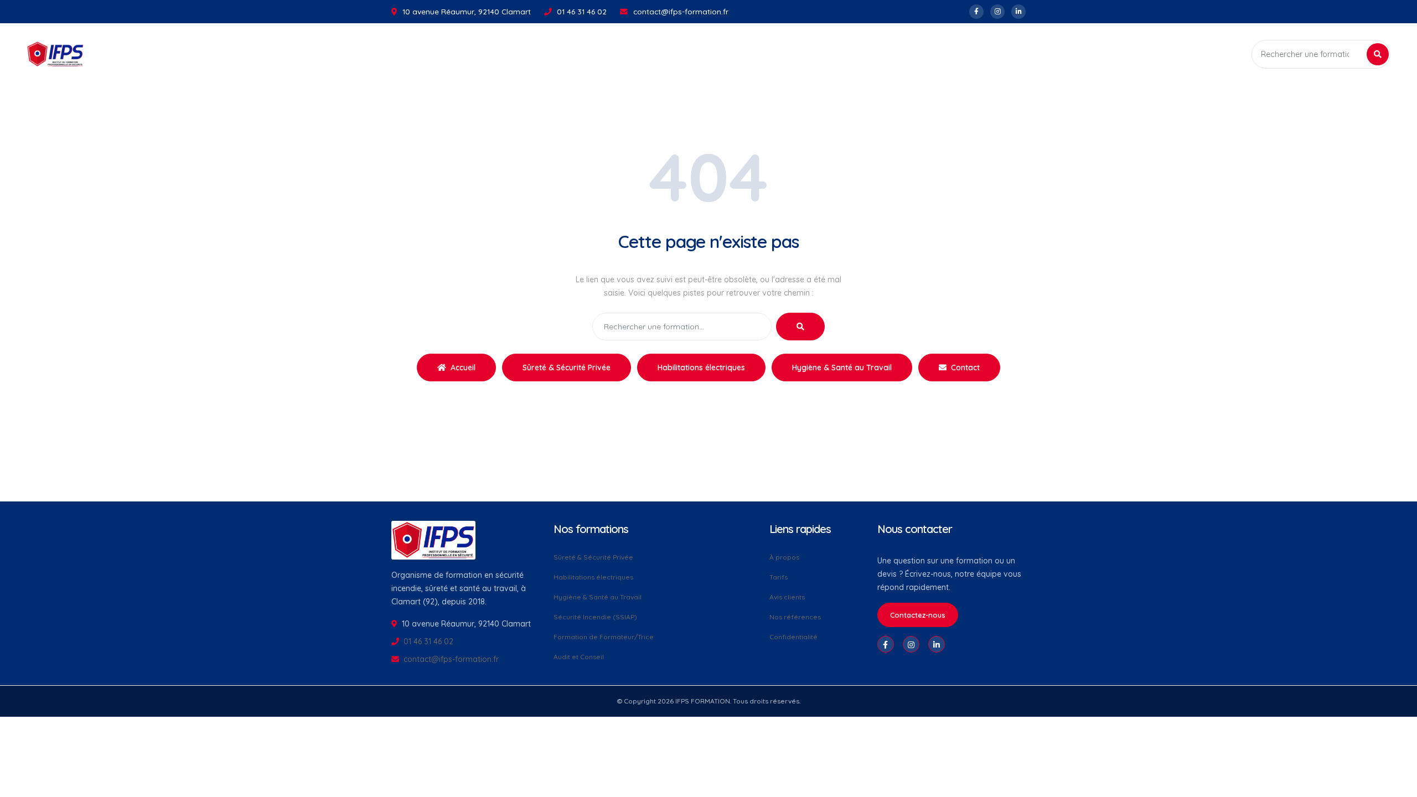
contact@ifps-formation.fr (680, 11)
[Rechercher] (1378, 54)
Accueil (590, 54)
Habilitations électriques (701, 367)
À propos (784, 557)
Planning (766, 54)
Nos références (795, 617)
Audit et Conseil (579, 656)
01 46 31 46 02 (582, 11)
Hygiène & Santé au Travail (842, 367)
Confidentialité (793, 636)
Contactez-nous (917, 614)
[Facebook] (976, 11)
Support (813, 54)
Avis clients (787, 597)
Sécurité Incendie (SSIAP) (595, 617)
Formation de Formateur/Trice (604, 637)
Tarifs (778, 577)
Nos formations (647, 54)
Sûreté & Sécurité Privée (567, 367)
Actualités (718, 54)
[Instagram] (997, 11)
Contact (964, 367)
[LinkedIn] (1018, 11)
